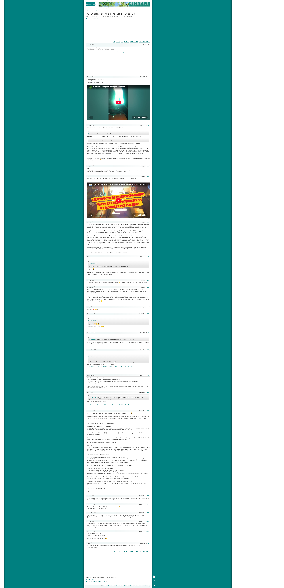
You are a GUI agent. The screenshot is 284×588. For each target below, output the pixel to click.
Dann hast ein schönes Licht (101, 134)
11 (125, 41)
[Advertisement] (118, 30)
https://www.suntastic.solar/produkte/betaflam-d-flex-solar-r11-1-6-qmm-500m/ (109, 366)
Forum (89, 8)
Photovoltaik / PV (92, 11)
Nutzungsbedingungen (136, 586)
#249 (148, 307)
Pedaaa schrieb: (92, 134)
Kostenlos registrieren (93, 581)
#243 (148, 166)
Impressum (111, 586)
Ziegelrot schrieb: (93, 357)
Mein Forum (95, 8)
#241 (148, 77)
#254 (148, 392)
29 (143, 41)
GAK (92, 387)
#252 (148, 350)
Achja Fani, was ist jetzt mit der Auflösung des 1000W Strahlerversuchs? (108, 265)
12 (128, 41)
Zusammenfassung (92, 18)
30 (146, 41)
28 (140, 41)
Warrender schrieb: (93, 141)
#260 (148, 531)
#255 (148, 411)
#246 (148, 256)
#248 (148, 287)
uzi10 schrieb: (92, 339)
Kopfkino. (101, 322)
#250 (148, 314)
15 (136, 41)
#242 (148, 125)
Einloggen (91, 579)
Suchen (113, 8)
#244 (148, 176)
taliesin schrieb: (92, 263)
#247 (148, 280)
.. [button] (115, 363)
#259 (148, 521)
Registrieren (104, 8)
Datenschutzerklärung (122, 586)
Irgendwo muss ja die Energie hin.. (103, 141)
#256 (148, 496)
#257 (148, 504)
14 (134, 41)
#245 (148, 222)
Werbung (147, 586)
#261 (148, 543)
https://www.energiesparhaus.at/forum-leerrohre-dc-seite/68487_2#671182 (108, 405)
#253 (148, 375)
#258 (148, 513)
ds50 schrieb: (92, 320)
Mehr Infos (103, 581)
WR (94, 434)
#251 (148, 333)
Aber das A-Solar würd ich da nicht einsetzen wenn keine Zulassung (111, 340)
